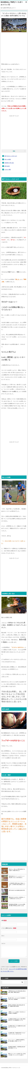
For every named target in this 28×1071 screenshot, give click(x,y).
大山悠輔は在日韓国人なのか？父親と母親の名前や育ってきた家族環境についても (16, 1019)
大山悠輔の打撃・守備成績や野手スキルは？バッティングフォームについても (16, 1033)
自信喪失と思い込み (9, 162)
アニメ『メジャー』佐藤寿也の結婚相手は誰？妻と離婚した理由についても (16, 1040)
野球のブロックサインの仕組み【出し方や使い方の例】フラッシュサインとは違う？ (16, 1054)
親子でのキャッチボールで (11, 156)
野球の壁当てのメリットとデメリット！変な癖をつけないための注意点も (17, 877)
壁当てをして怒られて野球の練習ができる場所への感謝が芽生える (17, 870)
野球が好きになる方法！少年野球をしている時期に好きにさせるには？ (17, 898)
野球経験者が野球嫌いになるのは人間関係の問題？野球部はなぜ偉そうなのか (17, 905)
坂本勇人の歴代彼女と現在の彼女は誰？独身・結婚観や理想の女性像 (16, 1005)
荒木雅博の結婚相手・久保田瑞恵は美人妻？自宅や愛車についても (16, 1047)
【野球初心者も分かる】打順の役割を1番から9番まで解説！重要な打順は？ (17, 992)
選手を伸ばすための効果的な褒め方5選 (17, 890)
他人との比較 (8, 159)
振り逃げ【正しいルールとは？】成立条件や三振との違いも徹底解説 (16, 999)
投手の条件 (7, 166)
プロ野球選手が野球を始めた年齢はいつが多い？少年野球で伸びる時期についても (17, 884)
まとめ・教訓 (8, 169)
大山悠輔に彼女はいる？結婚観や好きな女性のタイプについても (16, 1026)
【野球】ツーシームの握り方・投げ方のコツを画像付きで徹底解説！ (16, 1012)
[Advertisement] (14, 48)
